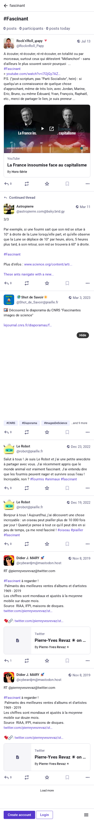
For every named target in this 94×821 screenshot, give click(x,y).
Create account (19, 815)
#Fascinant (12, 254)
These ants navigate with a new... (29, 274)
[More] (87, 183)
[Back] (5, 5)
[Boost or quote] (26, 183)
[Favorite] (47, 183)
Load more (47, 790)
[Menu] (86, 815)
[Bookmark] (67, 183)
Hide (82, 335)
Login (44, 815)
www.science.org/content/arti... (48, 264)
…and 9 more (79, 423)
